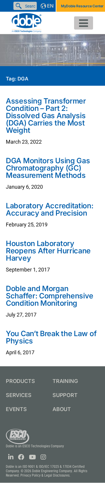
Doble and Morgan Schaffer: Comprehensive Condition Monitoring (49, 295)
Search (20, 6)
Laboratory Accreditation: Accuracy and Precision (50, 209)
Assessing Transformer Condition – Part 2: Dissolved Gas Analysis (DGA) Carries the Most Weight (46, 116)
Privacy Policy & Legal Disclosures (44, 475)
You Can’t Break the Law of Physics (51, 337)
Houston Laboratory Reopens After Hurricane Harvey (48, 250)
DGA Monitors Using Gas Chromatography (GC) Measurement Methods (48, 168)
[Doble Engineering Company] (26, 22)
